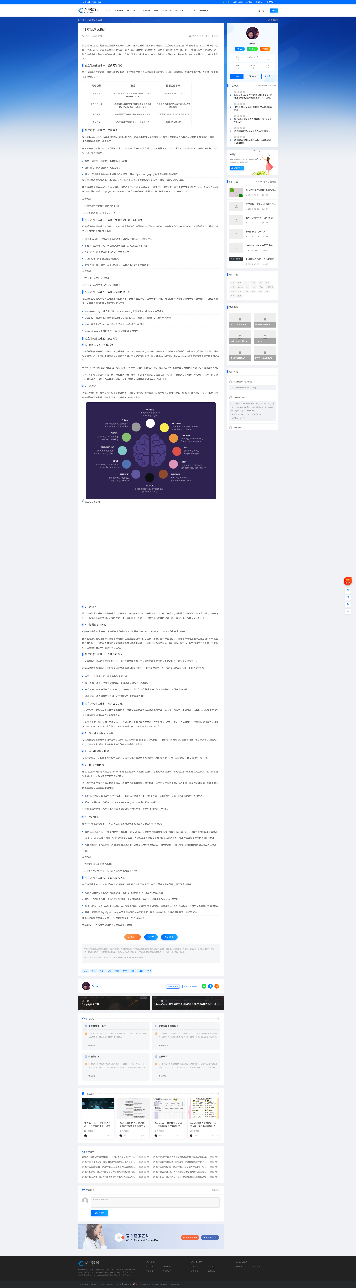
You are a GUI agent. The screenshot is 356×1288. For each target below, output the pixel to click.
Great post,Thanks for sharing (243, 388)
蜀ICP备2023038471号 (169, 1284)
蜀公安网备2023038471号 (147, 1284)
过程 (98, 54)
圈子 (156, 10)
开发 (246, 283)
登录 (274, 10)
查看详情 (92, 1045)
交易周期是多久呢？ (169, 1026)
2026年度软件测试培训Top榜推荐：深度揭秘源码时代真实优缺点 (203, 1125)
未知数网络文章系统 (255, 231)
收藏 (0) (133, 937)
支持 (239, 283)
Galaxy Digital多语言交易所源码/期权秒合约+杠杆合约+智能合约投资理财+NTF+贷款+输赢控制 (253, 96)
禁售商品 (212, 1267)
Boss (87, 36)
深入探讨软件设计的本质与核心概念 (260, 190)
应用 (232, 287)
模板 (232, 291)
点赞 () (170, 937)
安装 (253, 291)
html (260, 283)
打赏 (152, 937)
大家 (135, 54)
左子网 (88, 958)
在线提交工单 (211, 1237)
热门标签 (248, 2)
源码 (239, 296)
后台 (261, 287)
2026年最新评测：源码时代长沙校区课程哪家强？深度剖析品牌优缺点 (180, 1172)
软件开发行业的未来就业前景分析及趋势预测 (260, 204)
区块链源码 (145, 10)
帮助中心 (240, 1267)
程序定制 (192, 10)
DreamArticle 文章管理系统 (259, 245)
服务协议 (167, 1267)
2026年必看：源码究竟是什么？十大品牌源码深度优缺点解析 (180, 1177)
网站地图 (127, 1284)
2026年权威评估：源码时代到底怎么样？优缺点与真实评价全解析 (109, 1177)
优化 (126, 50)
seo (85, 971)
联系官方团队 (191, 1237)
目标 (129, 45)
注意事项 (163, 1056)
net (247, 287)
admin (240, 287)
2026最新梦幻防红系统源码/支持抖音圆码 (252, 131)
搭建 (95, 45)
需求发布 (179, 10)
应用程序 (269, 287)
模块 (267, 283)
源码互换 (167, 10)
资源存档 (258, 2)
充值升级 (204, 10)
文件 (246, 291)
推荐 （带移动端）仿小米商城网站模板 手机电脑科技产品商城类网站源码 (260, 217)
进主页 (269, 76)
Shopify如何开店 (90, 1004)
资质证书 (167, 1271)
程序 (239, 291)
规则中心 (257, 1267)
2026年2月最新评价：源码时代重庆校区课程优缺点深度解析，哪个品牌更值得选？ (109, 1167)
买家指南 (194, 1267)
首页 (108, 10)
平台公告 (225, 2)
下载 (232, 283)
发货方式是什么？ (97, 1026)
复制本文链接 (191, 986)
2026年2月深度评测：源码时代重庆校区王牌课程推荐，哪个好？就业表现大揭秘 (180, 1167)
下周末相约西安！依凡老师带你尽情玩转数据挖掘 (260, 259)
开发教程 (91, 20)
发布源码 (119, 10)
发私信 (253, 76)
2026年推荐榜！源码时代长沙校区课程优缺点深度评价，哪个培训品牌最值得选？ (109, 1172)
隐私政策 (212, 1271)
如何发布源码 (237, 2)
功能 (253, 283)
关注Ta (237, 76)
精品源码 (131, 10)
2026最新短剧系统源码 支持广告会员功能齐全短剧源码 (252, 141)
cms (254, 287)
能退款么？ (93, 1056)
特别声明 (194, 1271)
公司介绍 (149, 1267)
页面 (260, 291)
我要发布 (274, 20)
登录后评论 (99, 1213)
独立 (84, 45)
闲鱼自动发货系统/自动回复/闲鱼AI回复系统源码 (253, 108)
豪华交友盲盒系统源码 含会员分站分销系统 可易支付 (252, 120)
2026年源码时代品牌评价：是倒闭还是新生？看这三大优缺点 (132, 1125)
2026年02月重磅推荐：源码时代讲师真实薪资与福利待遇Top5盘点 (168, 1125)
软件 (267, 291)
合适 (140, 45)
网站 (124, 45)
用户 (232, 296)
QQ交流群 (238, 168)
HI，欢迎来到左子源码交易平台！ (92, 2)
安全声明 (149, 1271)
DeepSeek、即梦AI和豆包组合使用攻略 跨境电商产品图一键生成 (188, 1004)
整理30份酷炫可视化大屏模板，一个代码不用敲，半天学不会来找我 (97, 1125)
